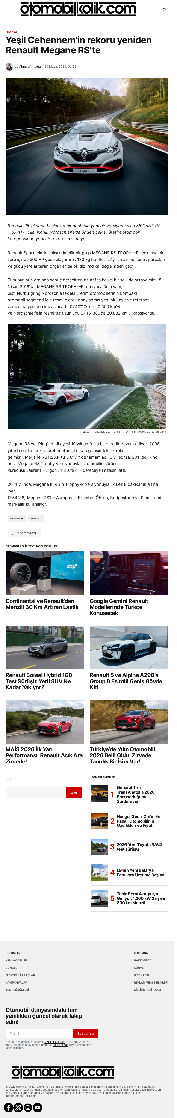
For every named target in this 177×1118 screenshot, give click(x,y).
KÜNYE (139, 967)
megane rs (17, 518)
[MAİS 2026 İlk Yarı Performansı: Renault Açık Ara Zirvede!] (45, 722)
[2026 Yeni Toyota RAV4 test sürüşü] (99, 847)
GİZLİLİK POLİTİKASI (147, 990)
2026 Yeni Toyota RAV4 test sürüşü (139, 847)
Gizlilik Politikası (54, 1042)
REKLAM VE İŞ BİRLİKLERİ (151, 982)
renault (36, 518)
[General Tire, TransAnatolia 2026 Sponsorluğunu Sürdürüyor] (99, 793)
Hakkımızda (60, 1045)
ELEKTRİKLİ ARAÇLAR (20, 975)
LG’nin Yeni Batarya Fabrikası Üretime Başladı (141, 872)
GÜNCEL (11, 967)
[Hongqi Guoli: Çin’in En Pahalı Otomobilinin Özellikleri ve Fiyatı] (99, 821)
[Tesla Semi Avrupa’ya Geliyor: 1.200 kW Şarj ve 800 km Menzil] (99, 898)
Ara (8, 779)
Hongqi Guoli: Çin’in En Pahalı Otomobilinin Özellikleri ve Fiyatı (138, 821)
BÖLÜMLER (13, 953)
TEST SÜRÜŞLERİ (17, 990)
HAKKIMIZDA (143, 960)
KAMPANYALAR (16, 982)
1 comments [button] (26, 533)
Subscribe (85, 1033)
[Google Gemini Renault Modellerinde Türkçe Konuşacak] (129, 573)
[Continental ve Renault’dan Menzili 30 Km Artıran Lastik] (45, 573)
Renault (12, 32)
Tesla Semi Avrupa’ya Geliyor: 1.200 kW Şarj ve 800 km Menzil (141, 898)
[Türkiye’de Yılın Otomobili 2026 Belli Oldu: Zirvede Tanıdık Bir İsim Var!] (129, 722)
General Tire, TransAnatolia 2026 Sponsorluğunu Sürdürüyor (136, 794)
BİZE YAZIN (141, 975)
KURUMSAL (141, 953)
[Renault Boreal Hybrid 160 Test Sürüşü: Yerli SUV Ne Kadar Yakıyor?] (45, 648)
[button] (8, 9)
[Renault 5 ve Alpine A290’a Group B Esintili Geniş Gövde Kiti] (129, 648)
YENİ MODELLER (17, 960)
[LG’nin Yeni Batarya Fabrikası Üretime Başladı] (99, 872)
